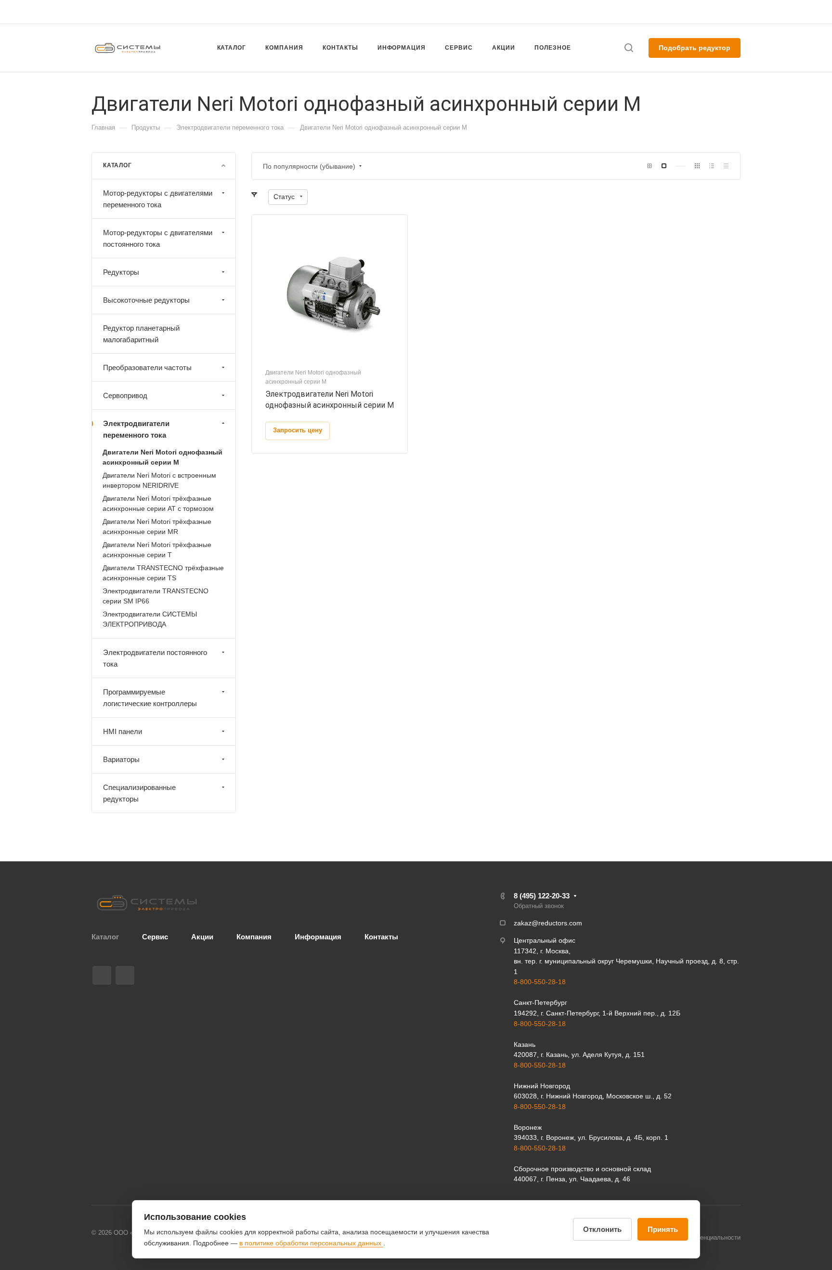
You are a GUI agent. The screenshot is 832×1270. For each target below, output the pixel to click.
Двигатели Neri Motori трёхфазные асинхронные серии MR (157, 526)
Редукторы (121, 272)
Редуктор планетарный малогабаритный (141, 334)
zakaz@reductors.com (412, 12)
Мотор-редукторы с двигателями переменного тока (157, 199)
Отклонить (602, 1229)
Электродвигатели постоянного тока (155, 658)
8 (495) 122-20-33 (649, 12)
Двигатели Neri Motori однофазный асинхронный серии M (162, 457)
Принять (663, 1229)
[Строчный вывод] (711, 166)
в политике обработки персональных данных (311, 1243)
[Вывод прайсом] (726, 166)
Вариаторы (121, 759)
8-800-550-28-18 (540, 982)
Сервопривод (125, 395)
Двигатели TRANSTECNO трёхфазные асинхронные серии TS (163, 573)
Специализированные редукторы (139, 793)
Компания (254, 937)
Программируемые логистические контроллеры (150, 698)
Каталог (105, 937)
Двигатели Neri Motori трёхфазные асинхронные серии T (157, 550)
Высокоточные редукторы (146, 300)
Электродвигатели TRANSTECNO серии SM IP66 (155, 596)
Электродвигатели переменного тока (136, 429)
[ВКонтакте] (101, 975)
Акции (202, 937)
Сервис (155, 937)
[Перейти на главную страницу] (146, 903)
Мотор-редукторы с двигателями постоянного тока (157, 238)
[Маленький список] (649, 166)
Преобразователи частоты (147, 367)
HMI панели (122, 731)
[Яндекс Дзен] (125, 975)
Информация (318, 937)
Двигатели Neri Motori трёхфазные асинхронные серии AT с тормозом (158, 503)
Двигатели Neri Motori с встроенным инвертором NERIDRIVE (159, 480)
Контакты (381, 937)
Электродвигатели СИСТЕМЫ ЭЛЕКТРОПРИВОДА (150, 619)
